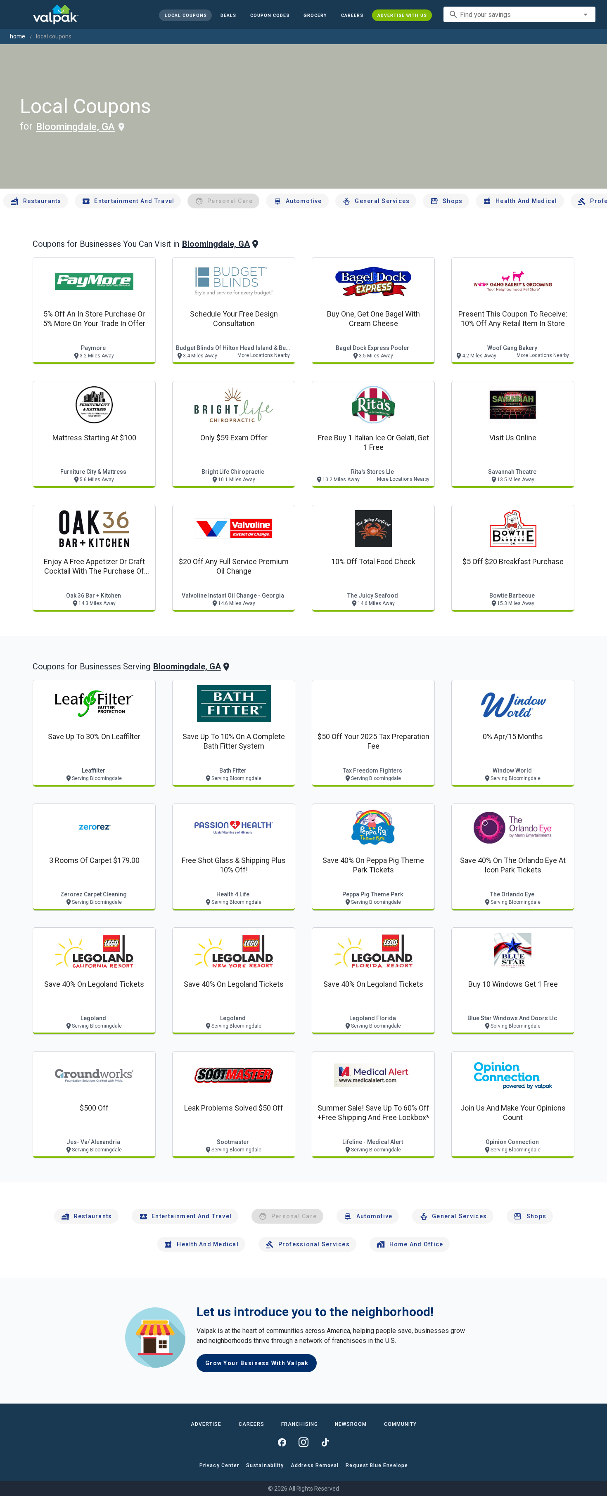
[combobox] (519, 14)
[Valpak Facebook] (282, 1442)
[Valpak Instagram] (303, 1442)
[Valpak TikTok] (325, 1442)
